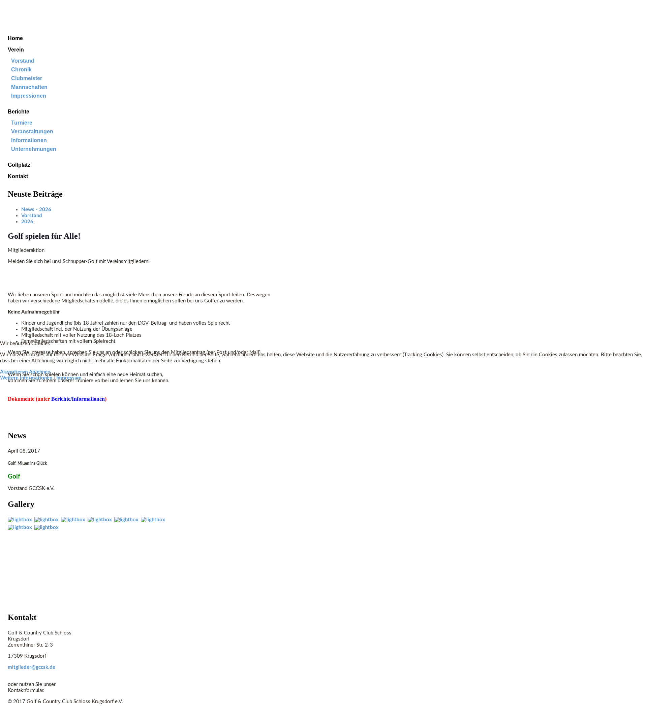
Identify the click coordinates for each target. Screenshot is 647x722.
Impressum (69, 378)
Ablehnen (39, 371)
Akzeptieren (14, 371)
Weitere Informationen (26, 378)
